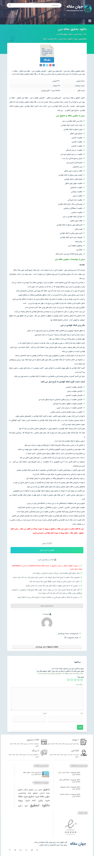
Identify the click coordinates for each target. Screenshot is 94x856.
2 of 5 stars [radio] (78, 679)
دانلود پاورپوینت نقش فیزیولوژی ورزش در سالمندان (69, 787)
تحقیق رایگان (29, 789)
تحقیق (70, 38)
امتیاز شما (80, 677)
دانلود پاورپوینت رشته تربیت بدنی (69, 772)
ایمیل (44, 713)
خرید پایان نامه (41, 801)
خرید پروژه (24, 800)
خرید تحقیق (34, 796)
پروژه (76, 38)
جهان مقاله (45, 796)
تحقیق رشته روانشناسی (28, 793)
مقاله (44, 38)
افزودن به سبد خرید (47, 550)
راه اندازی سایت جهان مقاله (32, 772)
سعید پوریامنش (41, 647)
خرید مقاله (23, 797)
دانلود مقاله (74, 533)
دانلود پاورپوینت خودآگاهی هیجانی (69, 780)
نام (81, 713)
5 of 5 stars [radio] (68, 679)
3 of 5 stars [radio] (75, 679)
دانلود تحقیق (40, 805)
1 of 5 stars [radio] (81, 679)
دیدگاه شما (79, 684)
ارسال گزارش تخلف (46, 606)
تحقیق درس (38, 790)
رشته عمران (78, 34)
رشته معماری (52, 38)
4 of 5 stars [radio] (71, 679)
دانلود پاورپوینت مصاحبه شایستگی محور (69, 794)
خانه (85, 34)
